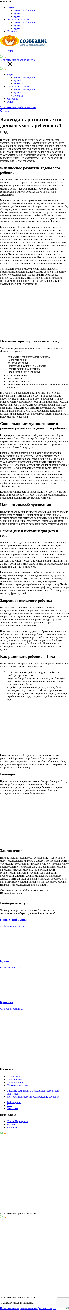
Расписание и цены (18, 19)
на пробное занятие (18, 59)
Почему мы (13, 1076)
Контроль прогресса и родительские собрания (33, 1096)
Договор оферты (46, 1308)
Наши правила (15, 1082)
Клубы (10, 7)
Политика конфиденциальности (18, 1308)
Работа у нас (14, 1102)
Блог (9, 1105)
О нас (10, 50)
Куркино (18, 16)
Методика (12, 31)
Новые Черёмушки (24, 10)
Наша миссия (14, 1079)
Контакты (12, 1108)
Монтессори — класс (19, 1085)
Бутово (17, 13)
